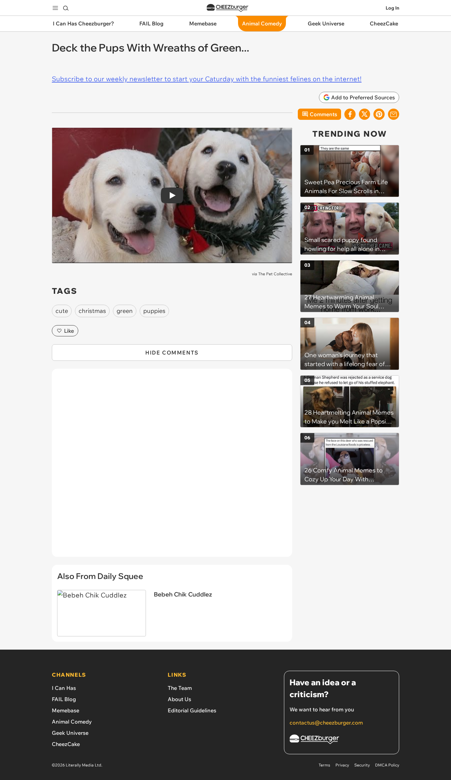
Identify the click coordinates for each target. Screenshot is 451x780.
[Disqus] (172, 466)
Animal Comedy (72, 721)
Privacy (342, 765)
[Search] (65, 8)
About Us (179, 699)
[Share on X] (364, 114)
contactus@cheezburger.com (326, 722)
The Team (180, 688)
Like (69, 330)
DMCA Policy (387, 765)
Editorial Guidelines (192, 710)
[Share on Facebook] (350, 114)
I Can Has (64, 688)
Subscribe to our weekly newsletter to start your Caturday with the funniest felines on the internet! (207, 79)
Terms (324, 765)
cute (61, 311)
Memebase (65, 710)
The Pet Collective (275, 273)
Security (362, 765)
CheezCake (66, 744)
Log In (392, 8)
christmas (92, 311)
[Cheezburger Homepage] (227, 8)
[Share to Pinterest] (379, 114)
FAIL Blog (64, 699)
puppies (154, 311)
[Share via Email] (393, 114)
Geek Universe (70, 732)
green (125, 311)
